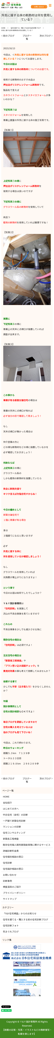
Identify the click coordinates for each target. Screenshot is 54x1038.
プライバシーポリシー (14, 892)
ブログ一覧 (27, 37)
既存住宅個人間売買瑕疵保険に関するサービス (26, 844)
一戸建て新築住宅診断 (14, 820)
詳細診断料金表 (11, 850)
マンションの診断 (12, 826)
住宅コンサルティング (14, 832)
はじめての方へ (11, 808)
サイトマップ (9, 898)
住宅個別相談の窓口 (13, 856)
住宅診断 (7, 862)
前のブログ (8, 35)
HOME (3, 28)
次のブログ (45, 35)
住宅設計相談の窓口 (13, 868)
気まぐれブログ (11, 931)
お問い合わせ (39, 7)
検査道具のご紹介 (12, 886)
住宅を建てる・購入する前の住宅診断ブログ (26, 28)
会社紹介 (7, 802)
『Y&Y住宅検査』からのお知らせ (19, 913)
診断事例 (7, 880)
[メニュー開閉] (50, 5)
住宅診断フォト (11, 925)
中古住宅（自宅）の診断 (15, 814)
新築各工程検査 (11, 838)
